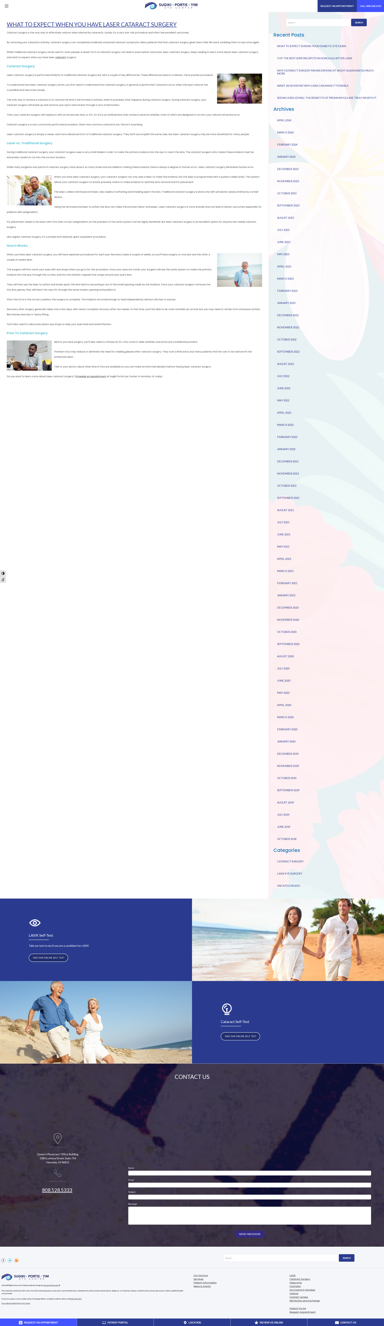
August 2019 (285, 802)
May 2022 (283, 400)
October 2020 (286, 631)
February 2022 (287, 437)
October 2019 (286, 778)
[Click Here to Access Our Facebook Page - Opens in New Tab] (3, 1260)
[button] (6, 6)
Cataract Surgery (290, 861)
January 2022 (286, 449)
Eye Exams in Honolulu (302, 1290)
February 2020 (287, 729)
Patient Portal (298, 1308)
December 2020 (287, 607)
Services (198, 1279)
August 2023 (285, 217)
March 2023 (285, 278)
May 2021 (283, 546)
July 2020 (283, 668)
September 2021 (288, 497)
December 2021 (287, 461)
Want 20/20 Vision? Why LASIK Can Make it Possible (313, 85)
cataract (60, 57)
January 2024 (286, 156)
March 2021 (285, 571)
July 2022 (283, 376)
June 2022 (283, 388)
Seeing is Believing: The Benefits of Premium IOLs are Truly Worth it (326, 97)
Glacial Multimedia (50, 1285)
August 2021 (285, 510)
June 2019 (283, 826)
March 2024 (285, 132)
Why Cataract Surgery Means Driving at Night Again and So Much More (325, 72)
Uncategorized (288, 885)
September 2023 (288, 205)
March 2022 (285, 424)
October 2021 (286, 485)
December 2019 (287, 753)
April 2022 (284, 412)
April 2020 (284, 705)
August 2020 (285, 656)
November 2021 (288, 473)
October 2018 (286, 839)
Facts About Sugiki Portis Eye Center (16, 1303)
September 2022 (288, 351)
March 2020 (285, 717)
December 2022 (287, 315)
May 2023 (283, 254)
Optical (294, 1293)
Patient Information (205, 1282)
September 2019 (288, 790)
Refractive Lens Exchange (305, 1300)
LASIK (293, 1275)
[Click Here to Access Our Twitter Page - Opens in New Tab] (10, 1260)
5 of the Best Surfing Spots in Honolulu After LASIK (314, 58)
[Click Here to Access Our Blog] (16, 1260)
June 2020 (283, 680)
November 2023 (288, 181)
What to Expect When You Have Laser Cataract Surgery (92, 24)
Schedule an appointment (90, 376)
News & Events (202, 1286)
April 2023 (284, 266)
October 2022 (286, 339)
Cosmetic (295, 1286)
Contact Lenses (299, 1297)
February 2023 (287, 290)
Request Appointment (303, 1312)
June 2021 (283, 534)
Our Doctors (201, 1275)
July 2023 (283, 229)
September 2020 (288, 644)
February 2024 (287, 144)
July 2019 (283, 814)
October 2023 (286, 193)
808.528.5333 (57, 1190)
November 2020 (288, 619)
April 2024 (284, 120)
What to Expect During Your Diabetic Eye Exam (311, 46)
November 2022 (288, 327)
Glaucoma (296, 1282)
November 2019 (288, 766)
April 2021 (284, 558)
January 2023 (286, 303)
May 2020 (283, 692)
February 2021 (287, 583)
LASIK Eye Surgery (289, 873)
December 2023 (287, 169)
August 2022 (285, 364)
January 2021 (286, 595)
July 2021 (283, 522)
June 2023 (283, 242)
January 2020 (286, 741)
